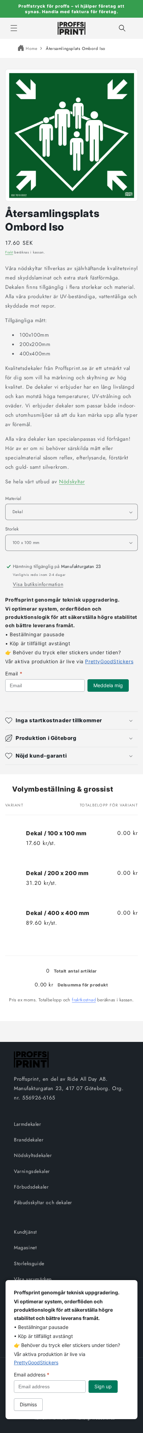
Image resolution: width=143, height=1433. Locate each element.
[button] (14, 28)
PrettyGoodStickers (109, 661)
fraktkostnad (84, 999)
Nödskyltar (72, 481)
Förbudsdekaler (31, 1186)
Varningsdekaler (32, 1171)
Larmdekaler (27, 1124)
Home (31, 48)
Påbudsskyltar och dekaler (43, 1202)
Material (13, 498)
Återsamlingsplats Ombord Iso (76, 48)
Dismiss (28, 1404)
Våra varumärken (33, 1279)
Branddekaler (28, 1139)
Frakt (9, 252)
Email (13, 673)
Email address (31, 1375)
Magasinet (25, 1247)
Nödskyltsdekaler (33, 1155)
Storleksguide (29, 1263)
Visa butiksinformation (38, 584)
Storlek (12, 529)
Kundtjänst (25, 1231)
